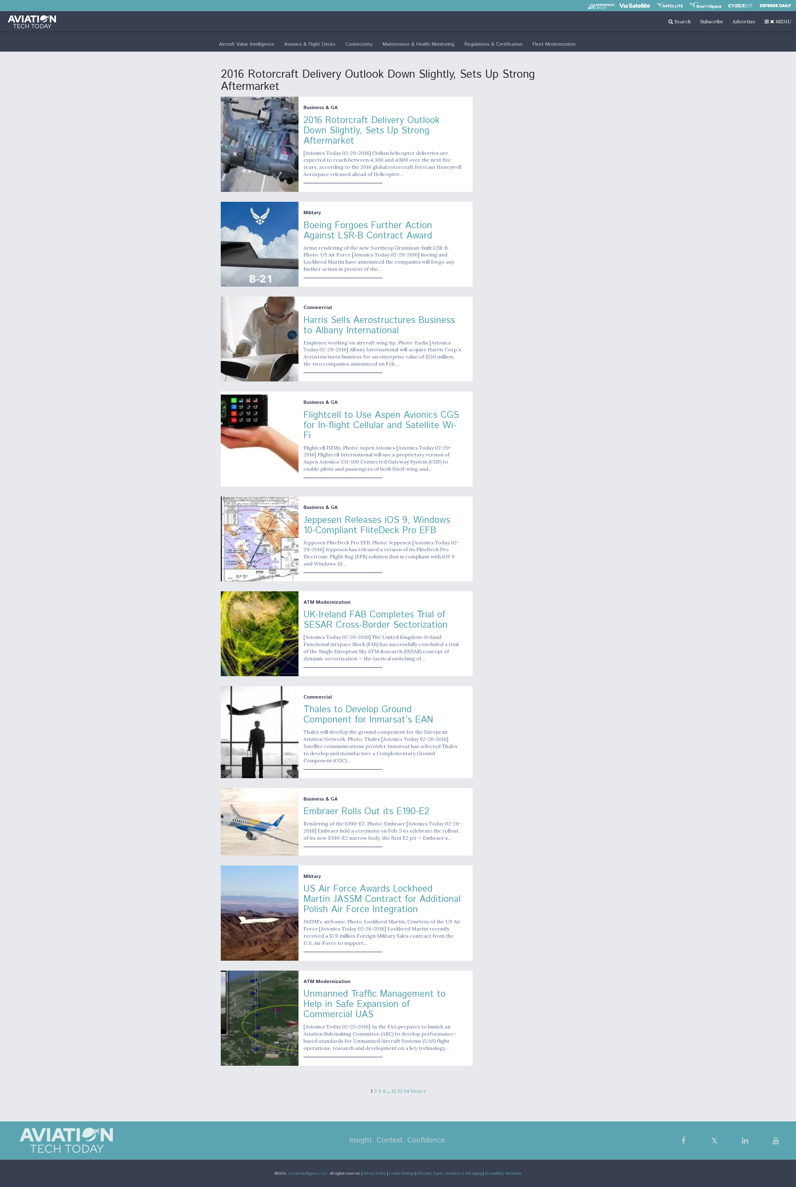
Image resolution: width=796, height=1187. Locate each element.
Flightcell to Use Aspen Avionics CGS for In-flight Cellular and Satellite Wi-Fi (381, 425)
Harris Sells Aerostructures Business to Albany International (379, 325)
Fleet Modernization (554, 44)
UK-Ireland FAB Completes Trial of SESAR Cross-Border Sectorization (375, 620)
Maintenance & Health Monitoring (418, 44)
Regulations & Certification (493, 44)
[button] (778, 21)
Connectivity (359, 44)
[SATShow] (670, 5)
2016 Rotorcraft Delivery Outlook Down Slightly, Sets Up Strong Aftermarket (371, 131)
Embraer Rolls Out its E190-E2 (366, 811)
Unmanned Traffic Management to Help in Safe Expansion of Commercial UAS (374, 1004)
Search (682, 21)
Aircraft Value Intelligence (246, 44)
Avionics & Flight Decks (310, 44)
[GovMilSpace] (705, 5)
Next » (418, 1091)
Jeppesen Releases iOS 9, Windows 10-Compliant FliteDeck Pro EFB (376, 525)
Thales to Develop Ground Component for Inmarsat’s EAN (368, 715)
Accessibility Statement (503, 1173)
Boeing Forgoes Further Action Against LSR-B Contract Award (367, 230)
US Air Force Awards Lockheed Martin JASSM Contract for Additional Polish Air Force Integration (382, 899)
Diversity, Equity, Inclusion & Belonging (449, 1173)
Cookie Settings (401, 1173)
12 (393, 1091)
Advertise (744, 21)
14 (406, 1091)
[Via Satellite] (634, 5)
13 (400, 1091)
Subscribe (711, 21)
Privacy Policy (374, 1173)
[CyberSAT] (740, 5)
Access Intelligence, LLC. (308, 1173)
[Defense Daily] (775, 5)
